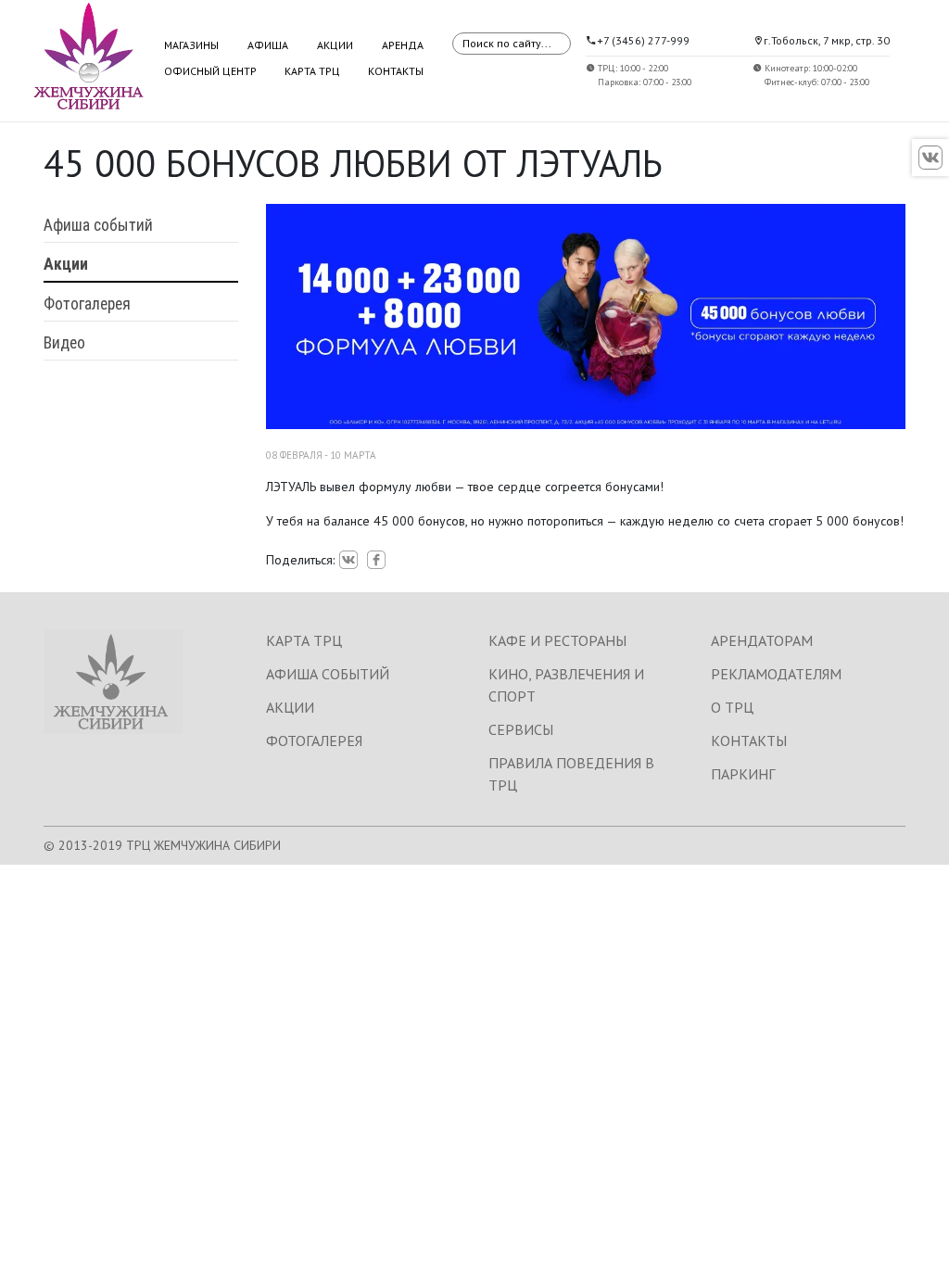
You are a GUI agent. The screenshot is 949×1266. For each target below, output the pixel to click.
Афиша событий (98, 225)
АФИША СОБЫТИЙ (327, 674)
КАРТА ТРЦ (304, 640)
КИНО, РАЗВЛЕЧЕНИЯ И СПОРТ (566, 685)
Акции (335, 45)
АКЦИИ (290, 707)
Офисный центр (210, 71)
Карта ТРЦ (312, 71)
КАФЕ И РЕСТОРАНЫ (557, 640)
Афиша (267, 45)
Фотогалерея (87, 304)
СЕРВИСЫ (520, 729)
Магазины (191, 45)
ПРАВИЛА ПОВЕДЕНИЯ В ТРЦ (571, 773)
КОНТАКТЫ (749, 740)
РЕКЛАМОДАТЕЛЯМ (776, 674)
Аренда (403, 45)
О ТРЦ (732, 707)
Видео (64, 343)
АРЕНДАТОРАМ (762, 640)
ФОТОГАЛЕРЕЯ (314, 740)
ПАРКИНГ (743, 774)
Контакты (396, 71)
